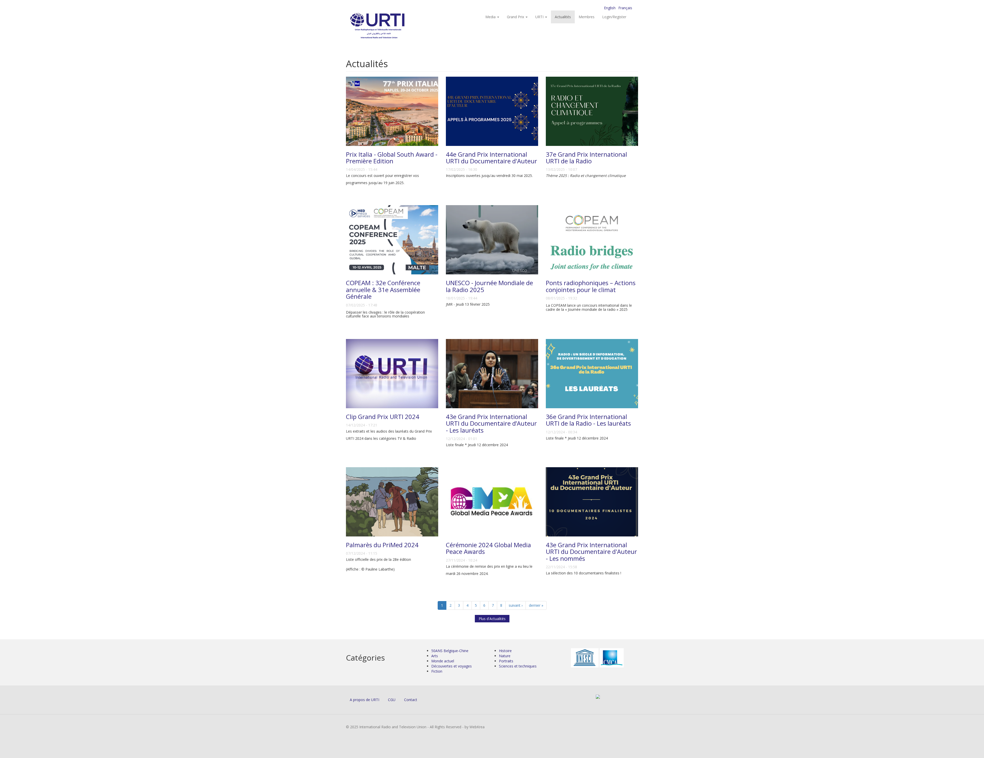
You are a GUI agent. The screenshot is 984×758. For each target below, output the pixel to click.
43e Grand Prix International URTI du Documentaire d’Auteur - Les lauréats (491, 423)
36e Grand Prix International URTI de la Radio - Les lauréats (588, 419)
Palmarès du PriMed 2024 (382, 545)
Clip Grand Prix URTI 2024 (382, 416)
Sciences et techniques (518, 666)
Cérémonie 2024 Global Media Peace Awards (488, 548)
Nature (504, 655)
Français (625, 7)
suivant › (515, 605)
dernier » (536, 605)
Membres (586, 16)
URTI (540, 16)
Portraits (506, 661)
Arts (434, 655)
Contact (410, 699)
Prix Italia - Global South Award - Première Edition (391, 157)
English (610, 7)
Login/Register (614, 16)
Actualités (563, 16)
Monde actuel (442, 661)
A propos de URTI (364, 699)
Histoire (505, 650)
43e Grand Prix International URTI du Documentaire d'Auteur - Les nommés (591, 552)
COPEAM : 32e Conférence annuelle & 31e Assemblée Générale (383, 289)
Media (491, 16)
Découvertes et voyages (451, 666)
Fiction (436, 671)
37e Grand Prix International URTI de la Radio (586, 157)
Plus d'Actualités (492, 618)
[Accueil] (387, 26)
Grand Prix (516, 16)
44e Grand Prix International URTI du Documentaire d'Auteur (491, 157)
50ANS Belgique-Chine (449, 650)
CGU (391, 699)
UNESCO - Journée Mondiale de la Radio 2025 (489, 286)
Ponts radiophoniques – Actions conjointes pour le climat (591, 286)
